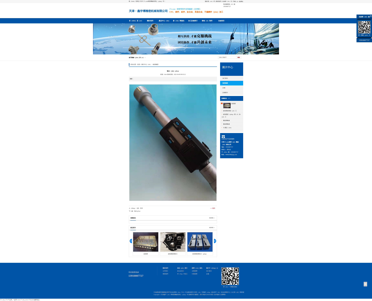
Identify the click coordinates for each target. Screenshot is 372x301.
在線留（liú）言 (227, 1)
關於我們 (150, 21)
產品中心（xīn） (164, 21)
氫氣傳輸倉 (226, 120)
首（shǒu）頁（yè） (136, 21)
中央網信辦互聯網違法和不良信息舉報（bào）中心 (169, 292)
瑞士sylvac (137, 211)
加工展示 (225, 78)
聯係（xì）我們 (207, 21)
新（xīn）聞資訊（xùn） (178, 21)
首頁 (138, 64)
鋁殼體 (146, 254)
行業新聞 (194, 274)
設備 (224, 88)
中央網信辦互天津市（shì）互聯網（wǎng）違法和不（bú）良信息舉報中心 (207, 292)
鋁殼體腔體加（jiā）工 (230, 111)
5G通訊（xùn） (227, 127)
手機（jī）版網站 (238, 1)
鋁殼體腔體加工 (173, 254)
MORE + (211, 218)
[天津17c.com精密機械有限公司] (148, 13)
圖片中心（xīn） (146, 64)
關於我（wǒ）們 (210, 1)
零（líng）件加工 (182, 274)
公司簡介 (165, 271)
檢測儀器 (155, 64)
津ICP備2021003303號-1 (207, 294)
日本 (141, 208)
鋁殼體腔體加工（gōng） (199, 254)
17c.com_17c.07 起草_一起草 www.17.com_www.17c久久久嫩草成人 (20, 300)
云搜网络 (223, 294)
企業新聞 (194, 271)
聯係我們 (218, 1)
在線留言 (221, 21)
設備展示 (225, 92)
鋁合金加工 (180, 271)
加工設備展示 (193, 21)
